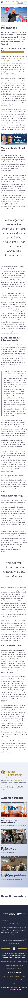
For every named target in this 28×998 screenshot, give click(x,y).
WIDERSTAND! (14, 965)
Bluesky (15, 780)
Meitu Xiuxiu (23, 980)
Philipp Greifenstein (14, 773)
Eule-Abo (15, 1)
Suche (19, 968)
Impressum (12, 987)
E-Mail (16, 980)
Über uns (9, 1)
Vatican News (9, 415)
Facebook (11, 980)
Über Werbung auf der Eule (20, 133)
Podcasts (20, 2)
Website (10, 787)
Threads (17, 976)
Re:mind (21, 1)
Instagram (4, 980)
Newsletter (7, 965)
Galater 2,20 (14, 935)
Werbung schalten (11, 968)
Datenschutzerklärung (21, 987)
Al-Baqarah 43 (14, 943)
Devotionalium (9, 913)
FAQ (14, 961)
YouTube (23, 976)
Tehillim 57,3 (14, 923)
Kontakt (22, 965)
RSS (14, 983)
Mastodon (21, 780)
